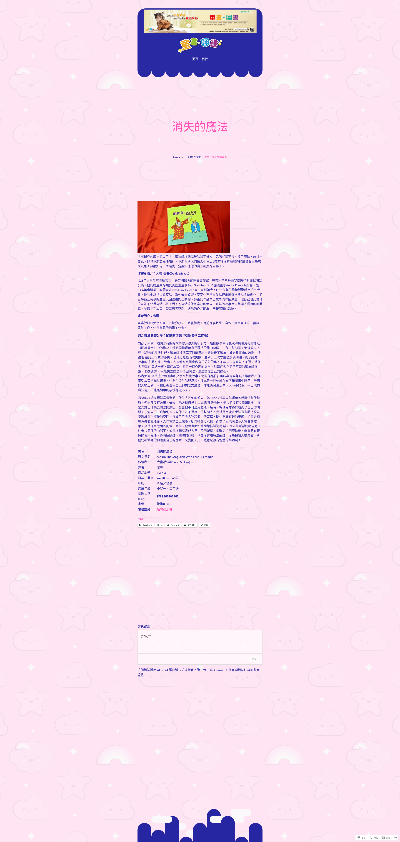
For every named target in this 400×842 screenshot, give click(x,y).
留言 (254, 659)
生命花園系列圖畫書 (215, 157)
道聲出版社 (164, 509)
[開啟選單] (200, 66)
